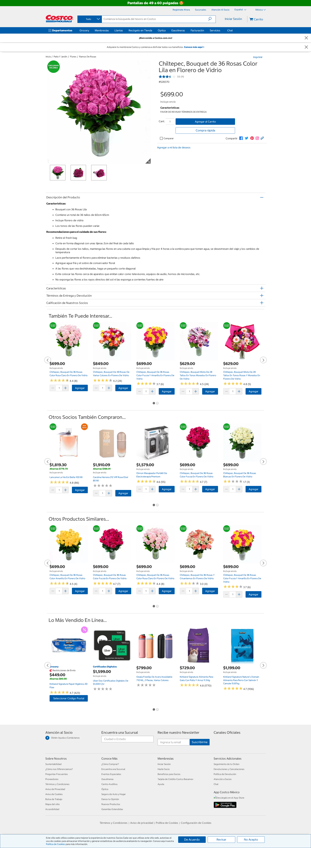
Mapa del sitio (52, 804)
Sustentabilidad (53, 764)
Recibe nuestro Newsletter (178, 732)
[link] (241, 138)
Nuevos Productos (110, 804)
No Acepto (251, 839)
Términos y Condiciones (57, 784)
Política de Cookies (55, 844)
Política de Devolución (225, 774)
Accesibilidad (52, 809)
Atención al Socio (59, 732)
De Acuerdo (192, 839)
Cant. (162, 121)
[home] (59, 19)
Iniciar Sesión (233, 19)
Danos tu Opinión (110, 799)
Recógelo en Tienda (140, 30)
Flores (73, 56)
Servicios (215, 30)
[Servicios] (221, 30)
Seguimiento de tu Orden (226, 764)
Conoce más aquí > (194, 47)
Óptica (162, 30)
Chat (230, 30)
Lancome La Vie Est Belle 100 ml (66, 477)
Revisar (221, 839)
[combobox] (89, 19)
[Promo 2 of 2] (157, 403)
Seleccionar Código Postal (68, 698)
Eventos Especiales (111, 774)
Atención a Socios (223, 779)
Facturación (197, 30)
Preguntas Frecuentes (56, 774)
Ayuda (161, 784)
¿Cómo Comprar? (110, 764)
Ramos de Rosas (87, 56)
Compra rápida (205, 130)
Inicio (48, 56)
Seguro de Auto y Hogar (113, 794)
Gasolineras (178, 30)
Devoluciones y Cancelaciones (229, 769)
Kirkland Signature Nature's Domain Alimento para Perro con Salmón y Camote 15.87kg (241, 680)
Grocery (84, 30)
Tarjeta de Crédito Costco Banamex (175, 779)
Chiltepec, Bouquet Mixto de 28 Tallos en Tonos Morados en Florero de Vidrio (198, 375)
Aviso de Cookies (54, 794)
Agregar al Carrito (205, 121)
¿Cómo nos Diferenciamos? (59, 769)
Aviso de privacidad (141, 822)
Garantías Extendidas (112, 809)
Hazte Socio (164, 769)
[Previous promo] (48, 360)
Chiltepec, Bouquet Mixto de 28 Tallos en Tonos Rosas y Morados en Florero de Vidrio (241, 375)
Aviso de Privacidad (55, 789)
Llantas (119, 30)
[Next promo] (263, 360)
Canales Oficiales (227, 732)
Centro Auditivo (109, 784)
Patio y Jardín (60, 56)
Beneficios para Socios (169, 774)
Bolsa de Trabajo (53, 799)
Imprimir (258, 57)
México (259, 9)
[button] (212, 19)
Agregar (80, 388)
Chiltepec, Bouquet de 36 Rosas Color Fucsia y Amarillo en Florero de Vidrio (155, 375)
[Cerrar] (306, 38)
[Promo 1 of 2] (153, 403)
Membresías (102, 30)
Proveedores (51, 779)
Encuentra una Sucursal (119, 732)
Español (239, 9)
